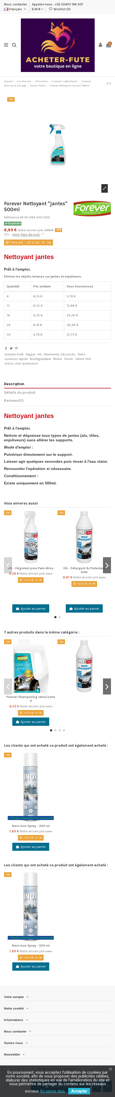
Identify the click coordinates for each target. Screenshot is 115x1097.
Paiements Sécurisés (60, 354)
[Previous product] (108, 83)
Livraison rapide (16, 359)
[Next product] (110, 83)
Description (14, 384)
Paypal (30, 354)
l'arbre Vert (83, 359)
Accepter (79, 1091)
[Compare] (53, 526)
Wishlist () (61, 9)
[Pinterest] (16, 348)
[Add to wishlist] (53, 518)
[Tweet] (11, 348)
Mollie (57, 359)
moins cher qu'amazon (21, 363)
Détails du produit (19, 392)
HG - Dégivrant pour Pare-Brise (30, 568)
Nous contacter (16, 4)
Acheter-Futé (14, 354)
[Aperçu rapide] (53, 535)
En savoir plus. (53, 1091)
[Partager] (6, 348)
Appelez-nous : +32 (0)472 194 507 (57, 4)
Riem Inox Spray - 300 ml (31, 826)
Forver (68, 359)
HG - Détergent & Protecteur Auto (84, 570)
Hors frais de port (26, 235)
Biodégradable (40, 359)
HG (39, 354)
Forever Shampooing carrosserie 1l (30, 699)
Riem (81, 354)
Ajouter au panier (33, 608)
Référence (11, 217)
